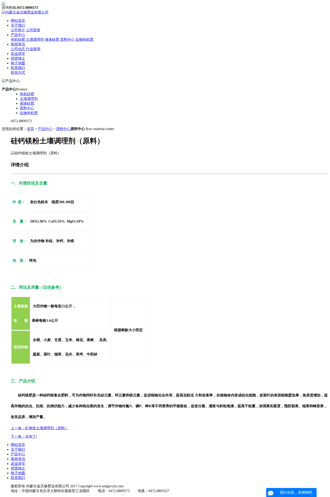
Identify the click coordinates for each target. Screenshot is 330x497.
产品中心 (18, 35)
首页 (30, 129)
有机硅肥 (18, 39)
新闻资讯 (18, 44)
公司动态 (18, 49)
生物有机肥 (84, 39)
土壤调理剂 (35, 39)
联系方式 (18, 72)
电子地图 (18, 63)
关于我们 (18, 25)
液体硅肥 (52, 39)
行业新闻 (33, 49)
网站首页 (18, 20)
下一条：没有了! (24, 436)
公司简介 (18, 30)
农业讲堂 (18, 54)
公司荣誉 (33, 30)
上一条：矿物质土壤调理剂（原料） (39, 428)
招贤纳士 (18, 58)
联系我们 (18, 68)
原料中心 (67, 39)
